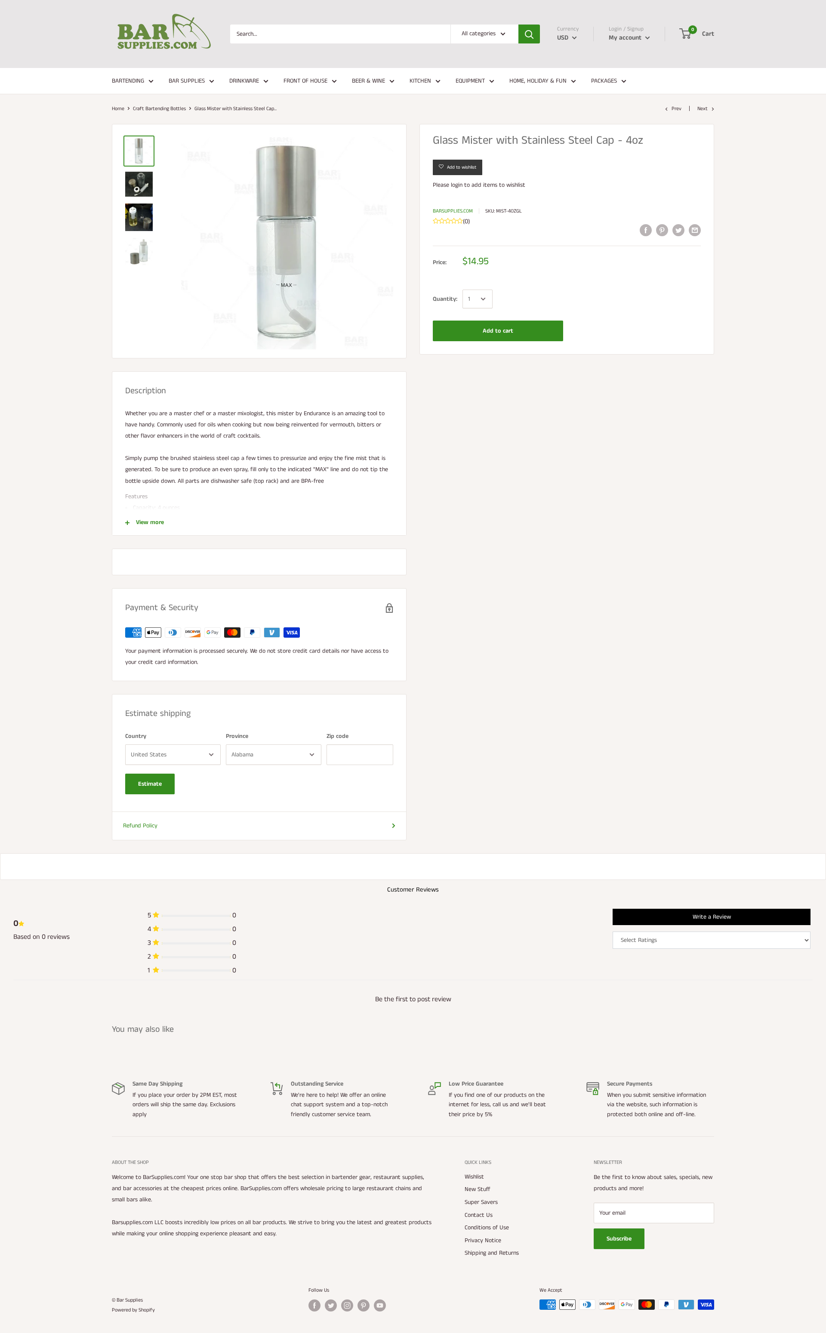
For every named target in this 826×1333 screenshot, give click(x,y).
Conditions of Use (487, 1227)
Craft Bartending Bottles (159, 108)
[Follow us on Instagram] (347, 1305)
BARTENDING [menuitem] (128, 81)
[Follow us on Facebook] (314, 1305)
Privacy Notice (483, 1240)
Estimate (150, 784)
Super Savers (481, 1202)
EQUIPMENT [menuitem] (470, 81)
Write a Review (712, 917)
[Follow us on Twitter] (331, 1305)
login (456, 185)
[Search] (529, 34)
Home (118, 108)
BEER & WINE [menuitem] (368, 81)
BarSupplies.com (453, 211)
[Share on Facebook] (646, 230)
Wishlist (474, 1177)
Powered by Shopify (133, 1310)
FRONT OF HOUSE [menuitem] (305, 81)
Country (135, 736)
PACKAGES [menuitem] (604, 81)
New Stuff (477, 1189)
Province (237, 736)
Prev (676, 108)
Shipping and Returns (492, 1253)
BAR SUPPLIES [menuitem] (187, 81)
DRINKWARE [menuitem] (244, 81)
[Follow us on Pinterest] (364, 1305)
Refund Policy (140, 825)
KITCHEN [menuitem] (420, 81)
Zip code (337, 736)
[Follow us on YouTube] (380, 1305)
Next (702, 108)
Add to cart (498, 331)
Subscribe (619, 1238)
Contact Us (479, 1215)
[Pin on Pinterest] (662, 230)
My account (626, 37)
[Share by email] (695, 230)
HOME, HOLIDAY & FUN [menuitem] (538, 81)
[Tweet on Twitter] (678, 230)
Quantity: (445, 299)
